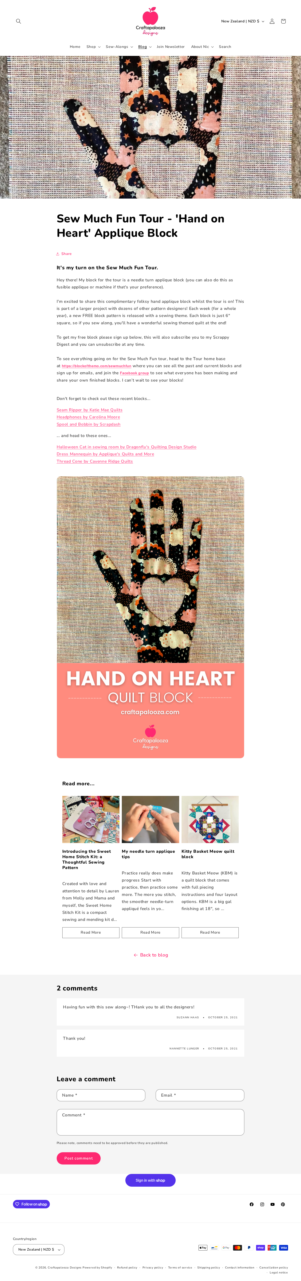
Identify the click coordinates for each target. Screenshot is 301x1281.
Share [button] (66, 253)
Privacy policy (153, 1267)
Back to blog (154, 955)
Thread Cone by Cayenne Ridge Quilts (95, 461)
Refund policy (127, 1267)
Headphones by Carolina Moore (88, 417)
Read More (91, 932)
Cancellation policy (273, 1267)
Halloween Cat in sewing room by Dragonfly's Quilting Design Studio (127, 447)
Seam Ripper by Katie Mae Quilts (90, 410)
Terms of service (180, 1267)
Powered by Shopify (97, 1267)
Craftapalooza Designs (65, 1267)
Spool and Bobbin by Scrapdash (89, 424)
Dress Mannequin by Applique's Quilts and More (105, 454)
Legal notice (279, 1272)
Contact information (239, 1267)
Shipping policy (208, 1267)
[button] (18, 21)
